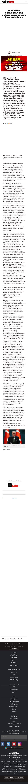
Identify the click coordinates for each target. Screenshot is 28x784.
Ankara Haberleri (14, 657)
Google (14, 721)
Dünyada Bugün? (14, 703)
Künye (14, 686)
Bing (14, 724)
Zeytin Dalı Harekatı (14, 671)
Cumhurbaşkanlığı (14, 718)
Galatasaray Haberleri (14, 677)
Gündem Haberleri (14, 698)
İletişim (14, 687)
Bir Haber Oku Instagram (19, 744)
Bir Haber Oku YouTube (14, 744)
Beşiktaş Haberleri (14, 679)
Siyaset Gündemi (14, 699)
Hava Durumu (20, 646)
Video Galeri (14, 711)
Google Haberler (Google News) (14, 723)
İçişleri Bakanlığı (14, 719)
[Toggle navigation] (20, 1)
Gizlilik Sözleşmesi (14, 689)
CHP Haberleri (14, 674)
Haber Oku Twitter (8, 744)
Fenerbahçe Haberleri (14, 676)
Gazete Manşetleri (14, 648)
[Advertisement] (14, 34)
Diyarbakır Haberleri (14, 665)
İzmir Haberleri (14, 659)
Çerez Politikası (14, 691)
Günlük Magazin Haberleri (14, 706)
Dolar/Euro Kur (14, 672)
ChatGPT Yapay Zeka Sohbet (14, 726)
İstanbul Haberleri (14, 655)
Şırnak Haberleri (14, 664)
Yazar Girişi (18, 779)
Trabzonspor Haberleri (14, 680)
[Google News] (9, 123)
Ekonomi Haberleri (14, 704)
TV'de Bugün (8, 643)
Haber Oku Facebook (2, 744)
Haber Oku (14, 498)
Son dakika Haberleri (18, 643)
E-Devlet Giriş (14, 716)
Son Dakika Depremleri (10, 646)
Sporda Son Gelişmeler (14, 701)
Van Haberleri (14, 662)
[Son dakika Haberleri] (14, 753)
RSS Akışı (14, 692)
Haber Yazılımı (10, 779)
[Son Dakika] (8, 1)
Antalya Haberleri (14, 660)
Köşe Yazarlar (14, 708)
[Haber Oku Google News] (14, 748)
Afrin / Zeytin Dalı (14, 654)
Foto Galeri (14, 709)
